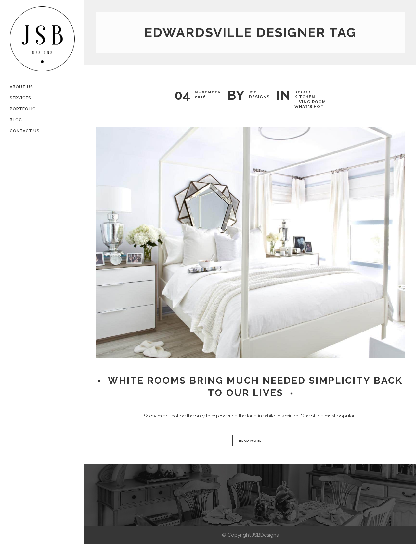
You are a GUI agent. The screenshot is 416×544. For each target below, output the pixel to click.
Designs (259, 97)
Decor (302, 92)
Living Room (310, 102)
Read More (250, 440)
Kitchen (304, 97)
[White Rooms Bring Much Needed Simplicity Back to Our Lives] (250, 242)
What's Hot (309, 106)
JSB (253, 92)
